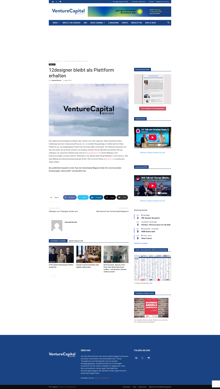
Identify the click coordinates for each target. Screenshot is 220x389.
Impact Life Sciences (71, 23)
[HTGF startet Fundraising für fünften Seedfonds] (61, 254)
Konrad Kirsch (56, 80)
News (55, 23)
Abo (85, 23)
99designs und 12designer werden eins (63, 211)
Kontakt (151, 1)
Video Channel (96, 23)
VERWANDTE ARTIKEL (58, 241)
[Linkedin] (53, 1)
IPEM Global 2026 (148, 231)
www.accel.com (109, 159)
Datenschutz (142, 387)
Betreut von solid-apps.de (67, 387)
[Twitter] (56, 1)
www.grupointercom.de (93, 153)
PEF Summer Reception (150, 218)
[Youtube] (60, 1)
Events (125, 23)
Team (134, 387)
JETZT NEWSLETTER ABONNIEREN (152, 108)
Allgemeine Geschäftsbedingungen (160, 387)
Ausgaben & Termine (162, 1)
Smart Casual (146, 238)
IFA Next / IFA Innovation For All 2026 (155, 225)
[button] (168, 23)
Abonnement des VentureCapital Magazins (112, 211)
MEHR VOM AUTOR (76, 241)
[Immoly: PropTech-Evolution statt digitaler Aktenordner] (88, 254)
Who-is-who (150, 23)
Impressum (126, 387)
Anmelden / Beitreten (138, 1)
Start (50, 61)
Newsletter (136, 23)
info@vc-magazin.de (102, 378)
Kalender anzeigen (141, 243)
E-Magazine (113, 23)
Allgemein (57, 61)
